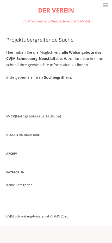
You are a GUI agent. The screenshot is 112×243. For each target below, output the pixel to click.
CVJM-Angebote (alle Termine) (36, 116)
